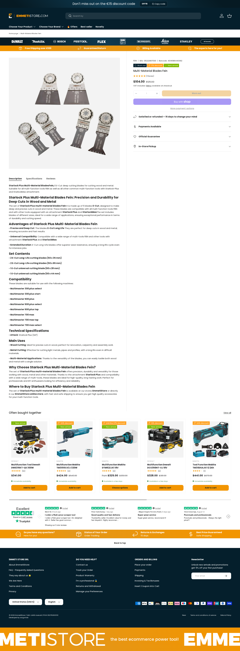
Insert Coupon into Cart (147, 586)
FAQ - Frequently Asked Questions (26, 570)
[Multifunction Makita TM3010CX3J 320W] (75, 439)
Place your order (143, 564)
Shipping (139, 575)
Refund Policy (226, 615)
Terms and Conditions (20, 586)
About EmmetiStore (19, 564)
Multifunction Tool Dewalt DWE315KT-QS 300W (25, 466)
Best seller (86, 26)
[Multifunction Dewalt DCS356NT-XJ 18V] (165, 439)
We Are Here (15, 580)
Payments (140, 570)
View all (227, 412)
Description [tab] (15, 178)
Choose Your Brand (49, 26)
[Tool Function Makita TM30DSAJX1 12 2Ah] (211, 439)
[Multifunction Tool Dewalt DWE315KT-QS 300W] (29, 439)
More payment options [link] (182, 108)
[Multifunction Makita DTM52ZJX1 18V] (120, 439)
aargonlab (24, 617)
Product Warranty (85, 575)
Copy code (160, 3)
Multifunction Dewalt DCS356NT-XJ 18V (159, 466)
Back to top (120, 543)
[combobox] (133, 16)
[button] (229, 16)
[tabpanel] (64, 291)
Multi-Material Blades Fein (31, 33)
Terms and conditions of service (203, 615)
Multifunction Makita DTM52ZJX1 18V (113, 466)
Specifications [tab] (34, 178)
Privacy (12, 591)
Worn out (196, 93)
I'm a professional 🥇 (86, 580)
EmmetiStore (20, 615)
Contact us (82, 564)
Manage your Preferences (89, 591)
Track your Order (84, 570)
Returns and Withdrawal (88, 586)
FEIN (135, 60)
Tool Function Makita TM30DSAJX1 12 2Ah (204, 466)
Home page (13, 33)
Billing (148, 85)
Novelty (100, 26)
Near (184, 615)
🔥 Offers (72, 26)
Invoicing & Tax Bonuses (147, 580)
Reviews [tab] (50, 178)
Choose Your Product (20, 26)
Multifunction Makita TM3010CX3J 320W (68, 466)
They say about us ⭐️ (20, 575)
